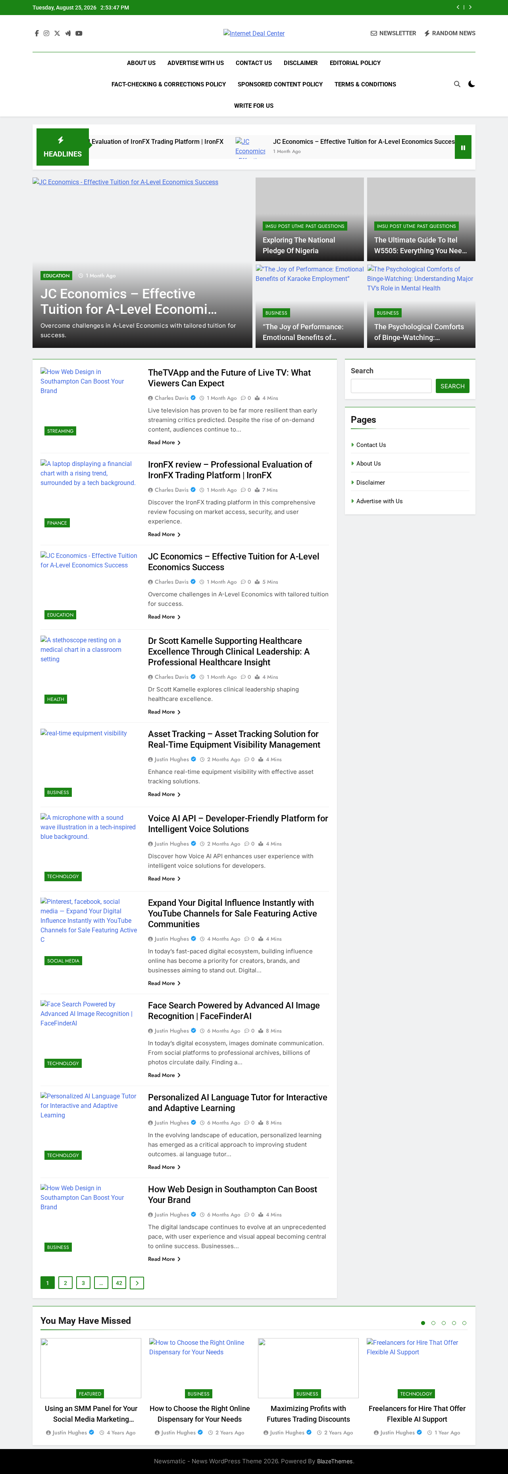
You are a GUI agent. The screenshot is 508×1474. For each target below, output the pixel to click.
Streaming (60, 431)
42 (119, 1283)
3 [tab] (444, 1323)
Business (276, 313)
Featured (90, 1394)
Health (55, 699)
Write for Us (253, 105)
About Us (141, 63)
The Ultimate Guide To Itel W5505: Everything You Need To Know (420, 250)
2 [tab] (433, 1323)
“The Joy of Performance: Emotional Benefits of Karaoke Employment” (303, 337)
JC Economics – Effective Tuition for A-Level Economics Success (336, 141)
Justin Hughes (172, 759)
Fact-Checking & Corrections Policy (169, 84)
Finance (57, 523)
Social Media (63, 960)
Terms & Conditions (365, 84)
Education (56, 275)
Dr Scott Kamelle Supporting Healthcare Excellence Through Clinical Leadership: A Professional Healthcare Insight (229, 651)
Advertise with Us (195, 63)
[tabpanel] (91, 1387)
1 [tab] (423, 1323)
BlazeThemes (335, 1461)
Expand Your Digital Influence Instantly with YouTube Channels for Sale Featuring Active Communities (232, 913)
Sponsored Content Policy (280, 84)
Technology (63, 876)
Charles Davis (172, 398)
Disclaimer (301, 63)
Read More (161, 442)
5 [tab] (464, 1323)
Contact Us (254, 63)
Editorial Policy (355, 63)
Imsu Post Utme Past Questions (305, 226)
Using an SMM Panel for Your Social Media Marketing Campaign (91, 1419)
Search (362, 371)
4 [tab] (454, 1323)
